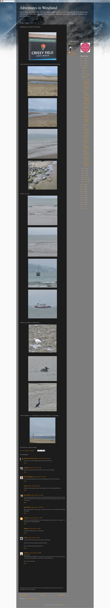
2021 (83, 184)
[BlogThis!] (39, 450)
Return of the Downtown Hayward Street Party (86, 99)
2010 (83, 208)
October (86, 74)
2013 (83, 202)
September (86, 76)
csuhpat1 (72, 52)
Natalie (25, 486)
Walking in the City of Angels (86, 165)
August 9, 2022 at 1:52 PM (36, 518)
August (85, 80)
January (85, 181)
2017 (83, 193)
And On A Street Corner (85, 137)
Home (43, 595)
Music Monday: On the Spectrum (86, 93)
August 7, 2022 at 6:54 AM (34, 486)
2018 (83, 191)
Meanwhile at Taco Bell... (86, 103)
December (86, 67)
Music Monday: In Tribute (86, 129)
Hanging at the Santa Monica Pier (86, 88)
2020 (83, 186)
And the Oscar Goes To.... (86, 107)
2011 (83, 206)
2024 (83, 61)
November (86, 70)
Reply (25, 463)
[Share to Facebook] (42, 450)
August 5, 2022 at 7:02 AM (44, 458)
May (85, 173)
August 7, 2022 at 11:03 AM (37, 495)
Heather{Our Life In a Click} (31, 458)
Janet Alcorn (27, 495)
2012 (83, 204)
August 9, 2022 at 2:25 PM (34, 528)
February (86, 179)
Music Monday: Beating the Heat (86, 147)
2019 (83, 189)
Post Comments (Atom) (31, 598)
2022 (83, 65)
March (85, 177)
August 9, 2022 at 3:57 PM (34, 537)
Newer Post (23, 595)
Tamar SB (26, 467)
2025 (83, 58)
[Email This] (38, 450)
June (85, 171)
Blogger (63, 605)
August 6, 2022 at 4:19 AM (35, 467)
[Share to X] (41, 450)
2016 (83, 195)
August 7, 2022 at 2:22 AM (39, 476)
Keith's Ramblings (28, 477)
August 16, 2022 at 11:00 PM (34, 553)
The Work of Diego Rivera (86, 142)
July (85, 168)
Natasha (26, 553)
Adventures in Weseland (38, 7)
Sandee (25, 537)
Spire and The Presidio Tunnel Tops (86, 83)
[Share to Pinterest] (44, 450)
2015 (83, 197)
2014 (83, 200)
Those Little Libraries (86, 133)
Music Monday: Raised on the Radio (86, 112)
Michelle (26, 528)
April (85, 175)
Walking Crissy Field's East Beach (86, 153)
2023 (83, 63)
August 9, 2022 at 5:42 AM (37, 507)
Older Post (62, 595)
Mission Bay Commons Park (86, 121)
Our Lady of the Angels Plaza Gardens (86, 159)
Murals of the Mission (86, 116)
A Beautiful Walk (85, 124)
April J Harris (27, 507)
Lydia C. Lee (27, 518)
